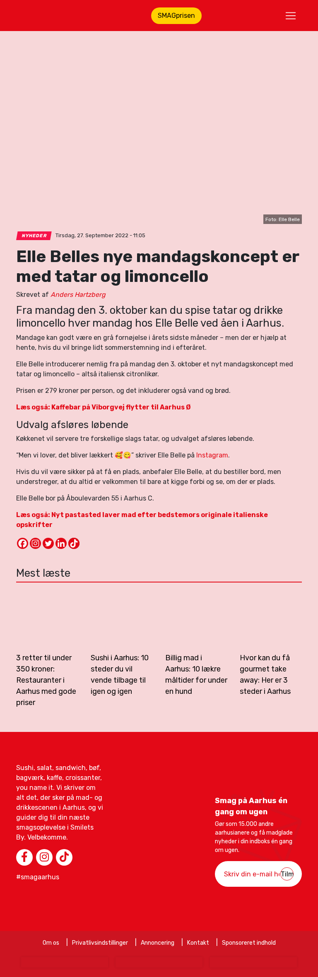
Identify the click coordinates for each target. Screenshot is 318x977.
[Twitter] (48, 543)
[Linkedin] (61, 543)
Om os (51, 942)
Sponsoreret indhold (249, 942)
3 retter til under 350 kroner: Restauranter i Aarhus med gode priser (46, 680)
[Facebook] (22, 543)
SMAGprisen (176, 15)
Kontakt (198, 942)
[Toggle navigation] (290, 16)
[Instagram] (35, 543)
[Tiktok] (74, 543)
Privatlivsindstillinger (100, 942)
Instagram (212, 455)
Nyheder (34, 235)
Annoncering (157, 942)
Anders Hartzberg (78, 294)
